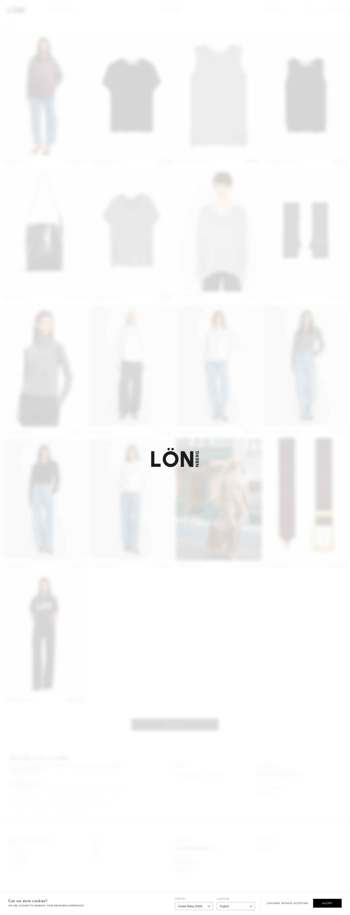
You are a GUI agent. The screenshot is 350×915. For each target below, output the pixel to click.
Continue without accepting (287, 903)
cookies (24, 905)
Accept (327, 903)
